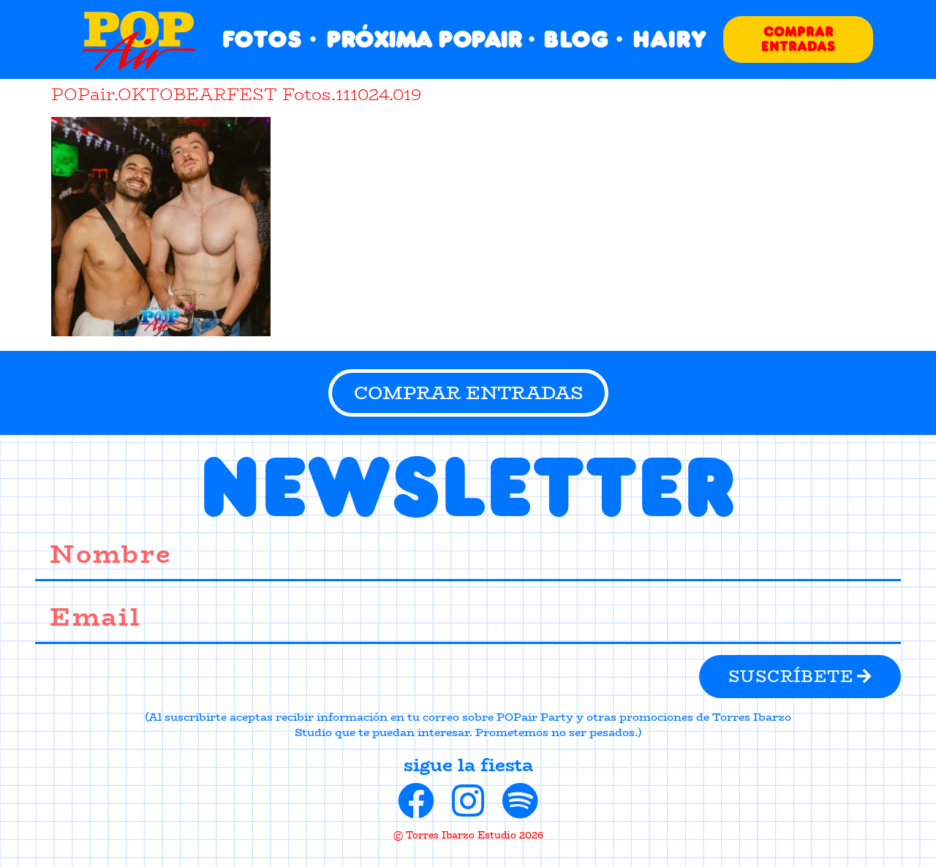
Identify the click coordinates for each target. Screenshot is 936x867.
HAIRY (669, 39)
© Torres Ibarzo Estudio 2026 (468, 835)
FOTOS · (269, 39)
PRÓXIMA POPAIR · (430, 39)
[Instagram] (468, 800)
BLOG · (583, 39)
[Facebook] (416, 800)
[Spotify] (520, 800)
